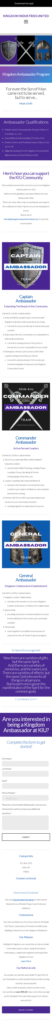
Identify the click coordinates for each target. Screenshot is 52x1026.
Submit (26, 837)
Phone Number (8, 793)
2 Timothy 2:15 (37, 138)
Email (4, 781)
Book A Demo (26, 1010)
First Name (6, 759)
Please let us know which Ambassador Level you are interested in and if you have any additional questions (24, 809)
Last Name (6, 769)
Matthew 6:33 (31, 155)
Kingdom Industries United (26, 16)
